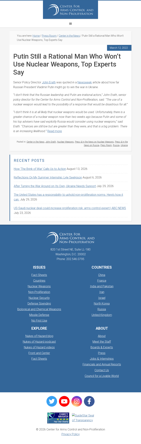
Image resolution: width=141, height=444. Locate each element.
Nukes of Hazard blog (39, 336)
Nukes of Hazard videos (39, 347)
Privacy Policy (71, 434)
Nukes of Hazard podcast (39, 341)
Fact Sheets (39, 275)
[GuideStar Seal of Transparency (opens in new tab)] (83, 418)
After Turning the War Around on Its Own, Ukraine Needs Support (55, 186)
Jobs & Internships (102, 358)
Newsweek (84, 82)
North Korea (102, 303)
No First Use (39, 320)
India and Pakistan (101, 286)
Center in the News (35, 142)
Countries (39, 280)
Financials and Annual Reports (102, 364)
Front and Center (39, 353)
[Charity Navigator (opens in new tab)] (58, 417)
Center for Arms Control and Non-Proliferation (70, 10)
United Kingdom (102, 315)
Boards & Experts (102, 347)
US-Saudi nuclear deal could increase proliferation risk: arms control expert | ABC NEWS (70, 208)
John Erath (49, 82)
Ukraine (124, 145)
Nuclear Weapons (65, 142)
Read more (54, 131)
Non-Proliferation (39, 292)
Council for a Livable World (102, 376)
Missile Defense (39, 315)
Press (101, 353)
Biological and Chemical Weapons (39, 309)
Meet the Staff (102, 341)
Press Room (106, 145)
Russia (116, 145)
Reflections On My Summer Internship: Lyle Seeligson (48, 177)
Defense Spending (39, 303)
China (101, 275)
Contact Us (102, 370)
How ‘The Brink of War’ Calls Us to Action (40, 169)
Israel (101, 298)
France (101, 280)
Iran (101, 292)
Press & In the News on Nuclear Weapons (94, 142)
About (102, 336)
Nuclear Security (39, 298)
